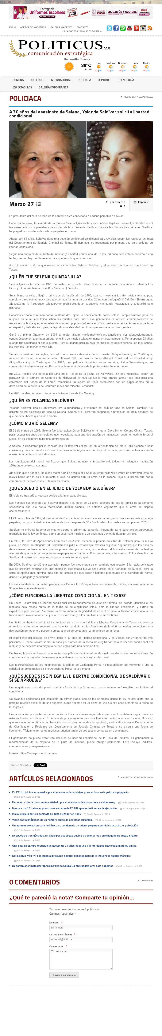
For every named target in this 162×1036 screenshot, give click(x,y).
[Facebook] (115, 27)
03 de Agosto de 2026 (129, 866)
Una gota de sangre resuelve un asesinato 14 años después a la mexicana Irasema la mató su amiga (74, 845)
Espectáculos (22, 87)
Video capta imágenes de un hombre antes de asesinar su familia (52, 819)
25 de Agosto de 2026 (131, 802)
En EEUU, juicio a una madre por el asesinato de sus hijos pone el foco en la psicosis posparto (70, 792)
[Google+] (135, 27)
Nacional (37, 80)
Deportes (105, 80)
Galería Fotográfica (53, 87)
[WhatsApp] (122, 27)
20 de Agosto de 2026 (133, 808)
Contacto (82, 27)
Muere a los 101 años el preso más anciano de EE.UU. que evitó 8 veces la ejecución (64, 808)
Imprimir (141, 202)
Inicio (12, 27)
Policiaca (84, 80)
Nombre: (56, 922)
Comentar (145, 880)
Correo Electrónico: (62, 934)
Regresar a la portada (136, 97)
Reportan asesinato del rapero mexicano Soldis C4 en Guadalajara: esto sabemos (62, 866)
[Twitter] (108, 27)
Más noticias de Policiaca (135, 777)
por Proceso (115, 202)
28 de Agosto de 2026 (27, 797)
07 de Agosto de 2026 (27, 850)
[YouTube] (129, 27)
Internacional (61, 80)
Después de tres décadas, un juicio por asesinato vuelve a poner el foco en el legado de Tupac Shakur (75, 835)
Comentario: (58, 946)
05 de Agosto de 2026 (27, 860)
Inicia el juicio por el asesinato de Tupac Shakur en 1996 (46, 814)
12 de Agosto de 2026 (27, 830)
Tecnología (126, 80)
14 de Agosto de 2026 (109, 820)
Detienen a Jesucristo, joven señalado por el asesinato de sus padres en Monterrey (63, 802)
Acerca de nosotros (33, 27)
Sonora (18, 80)
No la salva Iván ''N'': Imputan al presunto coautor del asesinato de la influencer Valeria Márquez (71, 855)
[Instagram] (142, 27)
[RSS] (149, 27)
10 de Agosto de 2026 (27, 840)
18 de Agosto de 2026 (97, 814)
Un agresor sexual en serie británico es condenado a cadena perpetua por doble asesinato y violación (75, 825)
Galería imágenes (61, 27)
